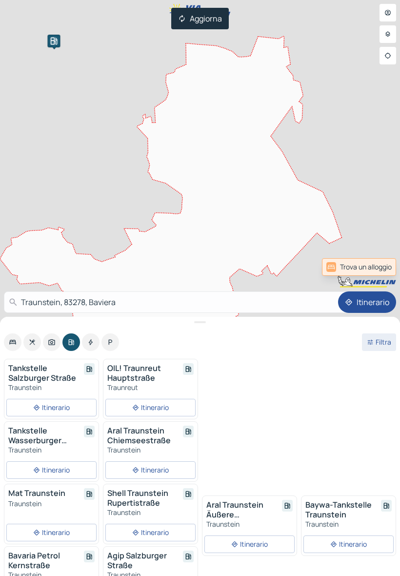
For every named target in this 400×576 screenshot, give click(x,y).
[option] (12, 342)
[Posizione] (388, 55)
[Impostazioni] (388, 34)
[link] (372, 267)
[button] (53, 41)
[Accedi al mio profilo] (388, 12)
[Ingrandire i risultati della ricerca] (200, 322)
